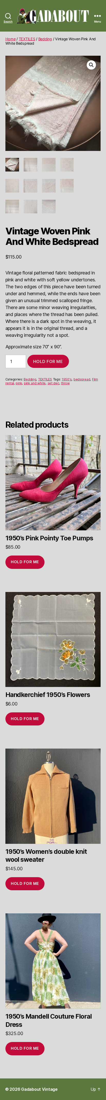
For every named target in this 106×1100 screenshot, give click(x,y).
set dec (53, 383)
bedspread (82, 379)
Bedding (45, 39)
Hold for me (48, 361)
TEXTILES (27, 39)
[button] (91, 65)
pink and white (35, 383)
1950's (67, 379)
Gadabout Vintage (39, 1089)
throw (65, 383)
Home (10, 39)
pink (19, 383)
